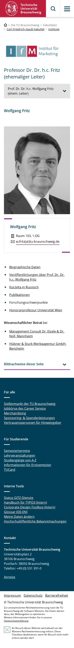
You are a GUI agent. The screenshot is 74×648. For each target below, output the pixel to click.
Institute (53, 29)
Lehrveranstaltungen (19, 455)
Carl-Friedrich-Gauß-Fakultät (25, 29)
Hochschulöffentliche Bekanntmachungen (35, 521)
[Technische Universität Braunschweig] (23, 8)
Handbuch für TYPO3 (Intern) (25, 502)
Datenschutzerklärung (16, 620)
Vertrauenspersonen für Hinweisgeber (32, 422)
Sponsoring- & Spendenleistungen (29, 418)
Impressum (12, 595)
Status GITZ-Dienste (18, 498)
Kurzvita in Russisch (24, 287)
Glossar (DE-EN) (15, 512)
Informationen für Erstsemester (27, 465)
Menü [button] (67, 9)
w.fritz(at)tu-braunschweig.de (37, 241)
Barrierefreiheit (56, 595)
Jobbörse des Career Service (25, 408)
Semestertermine (17, 451)
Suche (53, 9)
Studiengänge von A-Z (20, 460)
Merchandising (15, 413)
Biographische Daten (24, 267)
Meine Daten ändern (19, 516)
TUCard (9, 469)
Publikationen (19, 295)
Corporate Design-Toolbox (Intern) (29, 507)
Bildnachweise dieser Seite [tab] (24, 364)
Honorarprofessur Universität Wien (35, 310)
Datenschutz (33, 595)
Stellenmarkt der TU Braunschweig (29, 404)
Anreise (9, 577)
